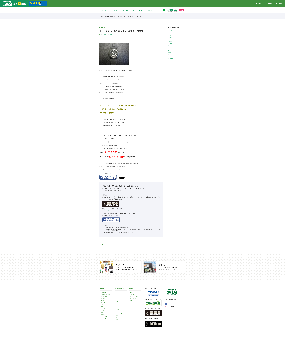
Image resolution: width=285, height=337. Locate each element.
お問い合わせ (133, 300)
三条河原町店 (119, 16)
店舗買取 (259, 3)
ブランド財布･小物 (171, 33)
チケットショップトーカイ (150, 288)
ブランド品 (170, 30)
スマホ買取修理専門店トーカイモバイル (153, 299)
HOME (102, 16)
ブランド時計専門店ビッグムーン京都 (152, 308)
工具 (168, 50)
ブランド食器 (170, 58)
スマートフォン (104, 309)
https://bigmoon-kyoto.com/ (110, 210)
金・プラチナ (170, 35)
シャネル (117, 296)
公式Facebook (170, 304)
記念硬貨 (169, 52)
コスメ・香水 (170, 63)
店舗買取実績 (112, 16)
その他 (169, 65)
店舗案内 (150, 10)
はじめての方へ (106, 10)
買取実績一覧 (118, 305)
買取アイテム (116, 10)
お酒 (168, 48)
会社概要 (132, 292)
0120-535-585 (171, 10)
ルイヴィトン (118, 292)
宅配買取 (270, 3)
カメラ (169, 56)
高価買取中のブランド (128, 10)
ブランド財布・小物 (105, 294)
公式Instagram (170, 306)
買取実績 (140, 10)
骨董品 (169, 54)
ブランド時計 (103, 34)
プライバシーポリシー (135, 296)
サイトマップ (133, 298)
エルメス (117, 294)
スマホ (169, 45)
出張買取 (280, 3)
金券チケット (170, 43)
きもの (169, 60)
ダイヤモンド (170, 41)
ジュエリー (170, 39)
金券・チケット (104, 323)
